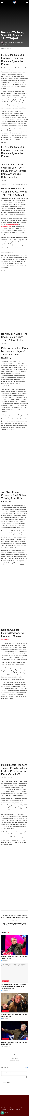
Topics (11, 1108)
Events (17, 1108)
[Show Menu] (2, 2)
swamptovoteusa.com (12, 224)
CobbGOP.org (5, 640)
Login (26, 1067)
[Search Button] (27, 2)
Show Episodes (4, 1108)
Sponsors (23, 1108)
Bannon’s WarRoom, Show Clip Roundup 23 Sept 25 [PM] (14, 1043)
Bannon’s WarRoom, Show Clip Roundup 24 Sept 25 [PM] (14, 957)
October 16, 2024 (19, 42)
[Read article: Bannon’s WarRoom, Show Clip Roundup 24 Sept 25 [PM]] (14, 945)
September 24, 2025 (6, 960)
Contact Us (11, 1109)
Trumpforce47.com (6, 226)
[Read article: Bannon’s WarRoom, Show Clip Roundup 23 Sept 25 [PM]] (14, 1030)
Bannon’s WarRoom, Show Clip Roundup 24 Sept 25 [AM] (14, 1015)
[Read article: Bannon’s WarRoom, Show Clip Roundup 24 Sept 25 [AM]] (14, 1002)
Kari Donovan (9, 42)
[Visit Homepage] (14, 2)
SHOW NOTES (8, 48)
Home (2, 48)
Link (2, 160)
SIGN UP (18, 1109)
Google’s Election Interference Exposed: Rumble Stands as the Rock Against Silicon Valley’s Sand (14, 986)
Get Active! (3, 1109)
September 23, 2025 (6, 1046)
